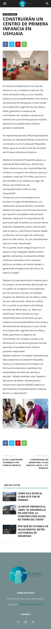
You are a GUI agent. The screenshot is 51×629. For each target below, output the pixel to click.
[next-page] (8, 543)
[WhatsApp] (24, 44)
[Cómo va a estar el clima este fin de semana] (9, 496)
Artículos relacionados (17, 478)
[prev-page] (4, 543)
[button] (4, 3)
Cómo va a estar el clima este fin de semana (30, 496)
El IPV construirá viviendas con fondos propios (12, 462)
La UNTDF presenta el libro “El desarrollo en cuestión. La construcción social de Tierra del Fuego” (32, 513)
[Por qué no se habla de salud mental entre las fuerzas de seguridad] (9, 529)
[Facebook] (5, 44)
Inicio (5, 10)
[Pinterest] (18, 44)
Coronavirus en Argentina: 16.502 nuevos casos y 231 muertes (37, 463)
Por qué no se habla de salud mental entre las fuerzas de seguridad (33, 531)
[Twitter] (11, 44)
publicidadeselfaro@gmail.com (31, 604)
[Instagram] (25, 622)
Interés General (15, 10)
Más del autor (12, 485)
